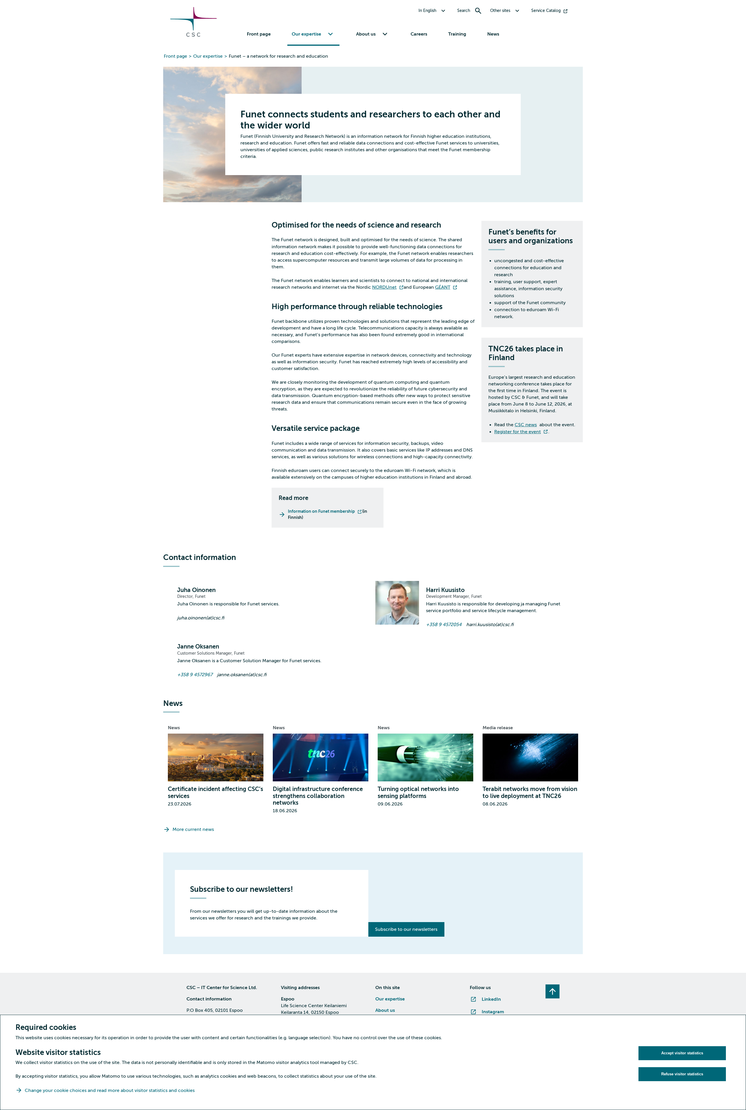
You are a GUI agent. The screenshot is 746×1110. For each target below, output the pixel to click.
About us (385, 1010)
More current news (193, 829)
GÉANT (442, 287)
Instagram (493, 1011)
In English (427, 10)
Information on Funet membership (321, 511)
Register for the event (517, 431)
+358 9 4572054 (444, 624)
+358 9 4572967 (194, 674)
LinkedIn (491, 999)
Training (457, 34)
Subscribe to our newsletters (406, 929)
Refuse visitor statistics (682, 1074)
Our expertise (208, 56)
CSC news (526, 424)
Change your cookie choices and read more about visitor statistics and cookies (110, 1090)
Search (463, 10)
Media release (498, 727)
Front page (259, 34)
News (493, 34)
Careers (419, 34)
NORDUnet (384, 287)
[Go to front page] (193, 35)
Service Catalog (546, 10)
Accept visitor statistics (682, 1053)
